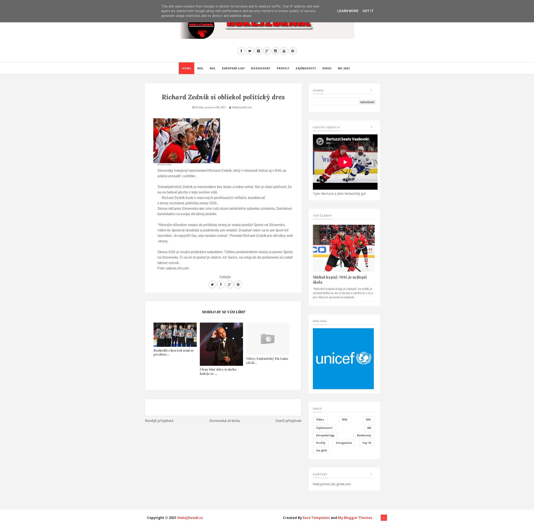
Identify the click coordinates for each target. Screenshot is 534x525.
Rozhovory (261, 68)
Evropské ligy (233, 68)
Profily (283, 68)
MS (369, 428)
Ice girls (321, 450)
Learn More (347, 11)
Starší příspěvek (288, 420)
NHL (200, 68)
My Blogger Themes (355, 517)
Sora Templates (316, 517)
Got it (368, 11)
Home (186, 68)
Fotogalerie (344, 443)
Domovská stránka (224, 420)
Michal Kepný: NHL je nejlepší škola (340, 279)
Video (327, 68)
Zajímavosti (306, 68)
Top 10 (366, 443)
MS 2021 (344, 68)
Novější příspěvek (159, 420)
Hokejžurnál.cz (190, 517)
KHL (213, 68)
